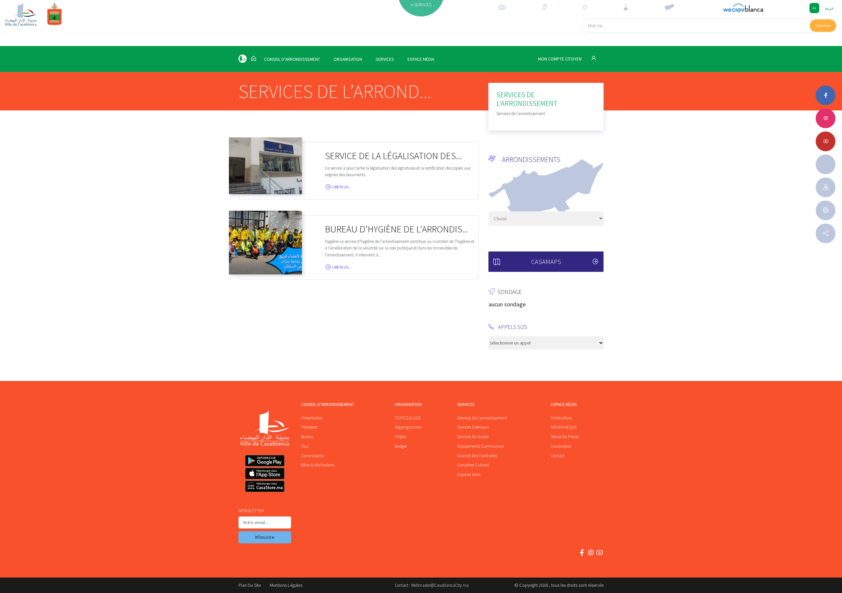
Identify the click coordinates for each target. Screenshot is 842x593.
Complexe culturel (473, 465)
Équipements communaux (480, 446)
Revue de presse (565, 436)
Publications (561, 418)
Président (309, 427)
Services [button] (385, 59)
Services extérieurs (473, 427)
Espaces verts (468, 474)
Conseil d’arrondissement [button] (292, 59)
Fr (814, 8)
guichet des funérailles (477, 456)
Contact (557, 456)
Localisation (561, 446)
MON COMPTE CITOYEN (560, 59)
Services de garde (472, 436)
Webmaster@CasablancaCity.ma (440, 585)
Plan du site (249, 585)
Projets (400, 436)
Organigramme (408, 427)
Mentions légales (286, 585)
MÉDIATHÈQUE (564, 427)
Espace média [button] (421, 59)
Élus (304, 446)
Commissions (312, 456)
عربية (829, 8)
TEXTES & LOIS (408, 418)
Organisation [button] (348, 59)
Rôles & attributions (317, 465)
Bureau (307, 436)
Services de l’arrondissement (482, 418)
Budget (401, 446)
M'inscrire (264, 537)
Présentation (312, 418)
